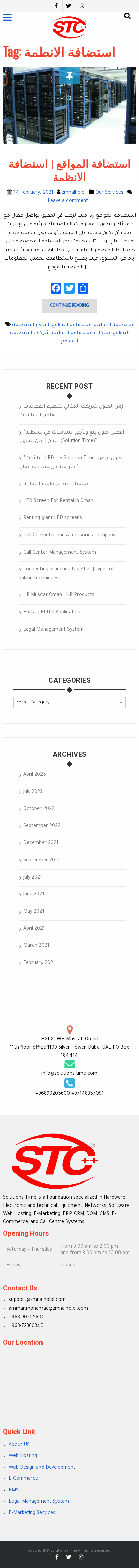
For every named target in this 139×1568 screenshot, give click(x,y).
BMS (14, 1490)
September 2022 (41, 826)
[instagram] (82, 6)
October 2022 (38, 809)
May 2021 (33, 912)
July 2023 (33, 792)
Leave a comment (68, 201)
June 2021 (33, 894)
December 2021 (40, 843)
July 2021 (32, 878)
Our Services (109, 193)
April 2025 (34, 775)
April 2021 (34, 929)
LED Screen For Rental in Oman (58, 501)
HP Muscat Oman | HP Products (58, 595)
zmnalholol (74, 193)
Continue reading (69, 306)
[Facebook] (56, 6)
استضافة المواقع (71, 325)
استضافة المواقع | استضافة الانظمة (70, 171)
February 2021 (39, 963)
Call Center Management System (59, 553)
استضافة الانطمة (114, 325)
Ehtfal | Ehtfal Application (51, 612)
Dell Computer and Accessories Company (69, 535)
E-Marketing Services (32, 1513)
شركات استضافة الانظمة (81, 333)
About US (19, 1445)
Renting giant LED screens (52, 518)
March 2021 (36, 946)
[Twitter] (68, 6)
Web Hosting (23, 1456)
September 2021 (41, 860)
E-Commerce (23, 1479)
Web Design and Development (42, 1468)
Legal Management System (53, 630)
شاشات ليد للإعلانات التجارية (55, 484)
